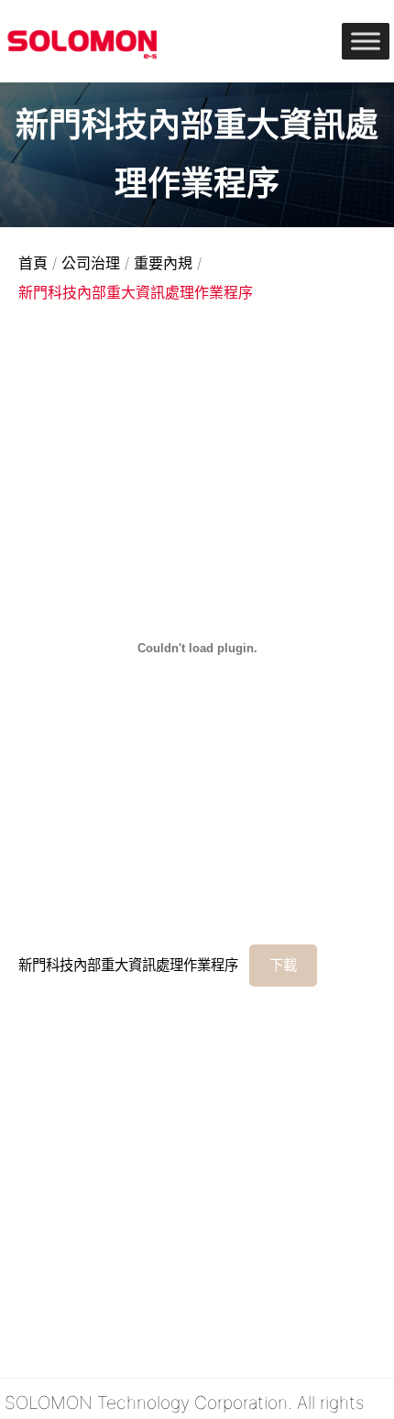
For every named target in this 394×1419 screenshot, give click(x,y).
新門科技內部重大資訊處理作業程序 (128, 965)
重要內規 (163, 263)
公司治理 (90, 263)
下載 (283, 965)
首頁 (33, 263)
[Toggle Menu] (365, 40)
